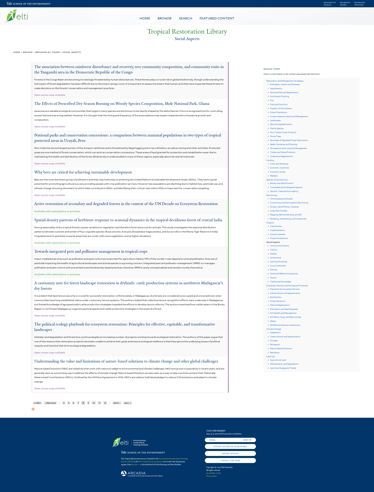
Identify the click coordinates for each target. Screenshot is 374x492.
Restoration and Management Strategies (284, 81)
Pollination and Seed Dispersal (284, 309)
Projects (270, 223)
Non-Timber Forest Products (283, 132)
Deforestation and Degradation (284, 364)
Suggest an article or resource (230, 446)
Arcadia (134, 464)
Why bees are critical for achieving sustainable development (83, 172)
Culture (273, 250)
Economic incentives (279, 168)
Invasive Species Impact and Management (289, 116)
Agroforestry (276, 88)
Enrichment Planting (279, 96)
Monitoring (271, 195)
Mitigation (275, 344)
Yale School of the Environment (14, 3)
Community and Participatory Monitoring (289, 203)
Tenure (273, 278)
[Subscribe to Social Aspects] (33, 407)
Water (273, 321)
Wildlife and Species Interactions (285, 325)
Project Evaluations (279, 238)
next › (117, 402)
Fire (271, 100)
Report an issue (230, 453)
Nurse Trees (275, 136)
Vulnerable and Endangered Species (286, 187)
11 (99, 402)
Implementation (277, 230)
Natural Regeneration (280, 305)
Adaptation (275, 332)
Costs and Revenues (279, 164)
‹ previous (50, 402)
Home (145, 18)
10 (93, 402)
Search (185, 18)
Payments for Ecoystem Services (285, 289)
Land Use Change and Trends (283, 368)
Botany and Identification (281, 183)
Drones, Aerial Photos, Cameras (284, 207)
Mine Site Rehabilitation (281, 124)
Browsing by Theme (47, 52)
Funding (270, 160)
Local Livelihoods (278, 266)
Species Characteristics (277, 180)
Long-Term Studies (278, 211)
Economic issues (277, 172)
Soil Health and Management (283, 313)
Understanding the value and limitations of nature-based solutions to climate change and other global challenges (126, 361)
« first (37, 402)
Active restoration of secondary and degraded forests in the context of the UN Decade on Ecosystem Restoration (126, 203)
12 (105, 402)
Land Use (270, 356)
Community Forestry (279, 246)
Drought (274, 341)
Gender (273, 254)
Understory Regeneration (281, 156)
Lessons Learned (277, 234)
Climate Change (273, 329)
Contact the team (230, 460)
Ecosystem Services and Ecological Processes (287, 286)
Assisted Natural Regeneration (284, 92)
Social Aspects (72, 52)
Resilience (274, 352)
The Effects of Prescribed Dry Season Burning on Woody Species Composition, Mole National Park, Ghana (121, 103)
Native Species (277, 128)
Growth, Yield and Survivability (284, 191)
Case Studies (276, 226)
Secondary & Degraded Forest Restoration (289, 140)
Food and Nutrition (279, 104)
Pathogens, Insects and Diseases (285, 84)
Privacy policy (211, 476)
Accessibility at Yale (213, 473)
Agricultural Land (278, 360)
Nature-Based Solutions (281, 348)
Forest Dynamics (277, 301)
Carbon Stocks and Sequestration (285, 293)
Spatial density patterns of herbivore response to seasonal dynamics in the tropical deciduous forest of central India (128, 219)
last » (127, 402)
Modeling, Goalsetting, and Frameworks (288, 219)
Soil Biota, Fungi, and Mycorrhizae (285, 317)
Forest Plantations (278, 112)
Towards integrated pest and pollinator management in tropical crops (90, 251)
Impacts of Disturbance (281, 108)
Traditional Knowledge (280, 282)
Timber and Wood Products (282, 152)
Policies (273, 270)
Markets (274, 176)
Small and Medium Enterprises (284, 274)
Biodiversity (275, 297)
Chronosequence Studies (281, 199)
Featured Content (217, 18)
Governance (275, 258)
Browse (165, 18)
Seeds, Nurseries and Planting (283, 144)
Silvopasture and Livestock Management (288, 148)
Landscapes (275, 120)
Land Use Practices (278, 262)
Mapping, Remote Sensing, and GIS (286, 215)
